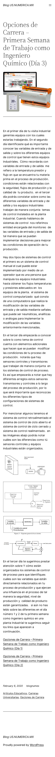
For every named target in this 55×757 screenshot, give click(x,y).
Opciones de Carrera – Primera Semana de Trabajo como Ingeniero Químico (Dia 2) (26, 661)
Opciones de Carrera (32, 697)
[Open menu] (50, 5)
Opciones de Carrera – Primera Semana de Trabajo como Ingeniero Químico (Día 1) (26, 644)
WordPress (37, 745)
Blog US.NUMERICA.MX (18, 5)
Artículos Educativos (15, 693)
